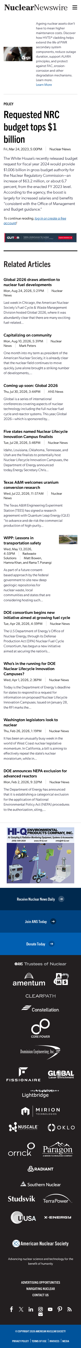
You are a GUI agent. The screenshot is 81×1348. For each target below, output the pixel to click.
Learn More (44, 84)
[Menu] (73, 7)
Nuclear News (60, 149)
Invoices (54, 1341)
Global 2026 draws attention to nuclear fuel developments (32, 282)
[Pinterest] (60, 1309)
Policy (8, 103)
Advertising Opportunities (40, 1282)
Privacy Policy (20, 1341)
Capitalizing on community (28, 334)
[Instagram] (40, 1309)
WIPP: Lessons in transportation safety (22, 540)
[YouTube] (50, 1309)
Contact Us (40, 1295)
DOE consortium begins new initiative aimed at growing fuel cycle (37, 615)
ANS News (55, 391)
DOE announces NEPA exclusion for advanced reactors (35, 773)
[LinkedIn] (31, 1309)
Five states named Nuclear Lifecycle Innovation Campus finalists (36, 434)
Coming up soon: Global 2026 (31, 385)
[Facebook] (11, 1309)
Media (65, 1341)
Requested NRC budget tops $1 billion (31, 126)
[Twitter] (21, 1309)
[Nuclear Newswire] (69, 1309)
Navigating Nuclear (40, 1288)
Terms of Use (39, 1341)
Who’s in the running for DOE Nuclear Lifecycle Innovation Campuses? (30, 668)
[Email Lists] (40, 1314)
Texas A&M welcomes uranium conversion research (31, 484)
